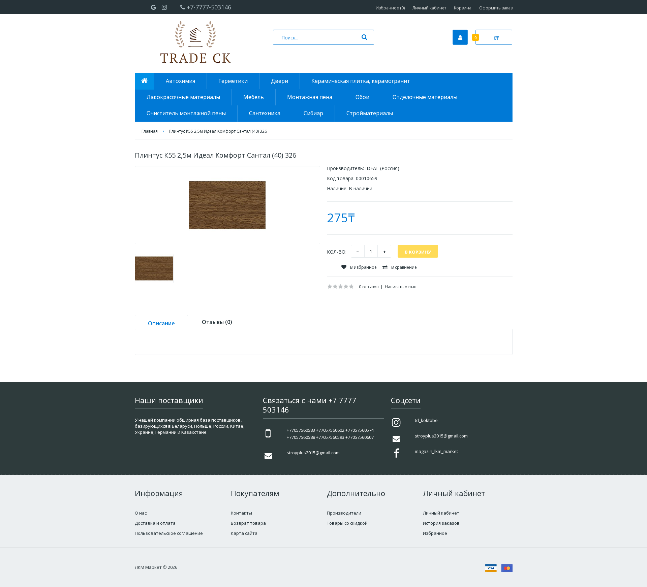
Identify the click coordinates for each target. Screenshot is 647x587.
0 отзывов (368, 287)
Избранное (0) (390, 8)
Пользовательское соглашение (169, 533)
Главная (150, 131)
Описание (161, 323)
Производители (344, 513)
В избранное (363, 267)
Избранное (435, 533)
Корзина (462, 8)
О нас (141, 513)
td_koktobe (426, 420)
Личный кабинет (429, 8)
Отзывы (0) (217, 322)
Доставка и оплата (155, 523)
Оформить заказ (496, 8)
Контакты (241, 513)
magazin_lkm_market (436, 451)
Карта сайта (244, 533)
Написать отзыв (400, 287)
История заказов (441, 523)
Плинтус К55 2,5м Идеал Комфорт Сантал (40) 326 (218, 131)
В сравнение (403, 267)
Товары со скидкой (347, 523)
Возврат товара (248, 523)
